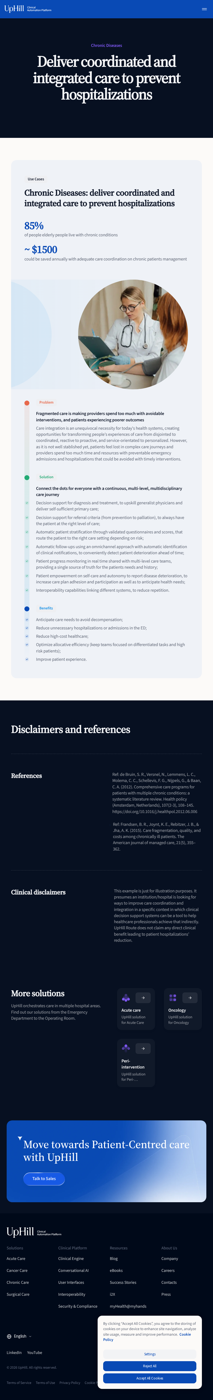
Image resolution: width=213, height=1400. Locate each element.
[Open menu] (204, 9)
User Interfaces (71, 1282)
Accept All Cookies (149, 1378)
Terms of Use (45, 1383)
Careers (168, 1271)
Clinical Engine (71, 1259)
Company (169, 1259)
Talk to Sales (44, 1179)
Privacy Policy (69, 1383)
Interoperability (71, 1294)
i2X (112, 1294)
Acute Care (16, 1259)
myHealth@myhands (128, 1306)
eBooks (116, 1271)
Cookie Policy (95, 1383)
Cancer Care (17, 1271)
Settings (150, 1354)
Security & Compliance (77, 1306)
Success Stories (123, 1282)
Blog (114, 1259)
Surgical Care (18, 1294)
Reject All (149, 1366)
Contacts (169, 1282)
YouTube (34, 1353)
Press (166, 1294)
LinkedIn (14, 1353)
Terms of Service (19, 1383)
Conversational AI (73, 1271)
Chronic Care (18, 1282)
